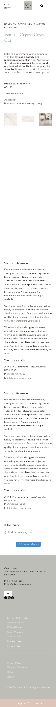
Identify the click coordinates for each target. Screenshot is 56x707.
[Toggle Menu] (49, 6)
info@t (10, 584)
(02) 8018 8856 (16, 374)
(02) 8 (10, 580)
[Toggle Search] (41, 5)
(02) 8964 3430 (16, 504)
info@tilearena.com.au (19, 378)
